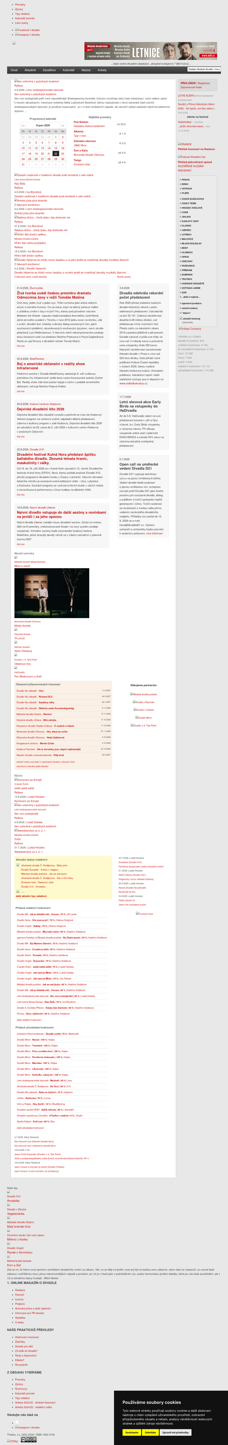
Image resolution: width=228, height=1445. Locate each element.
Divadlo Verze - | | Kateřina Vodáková (46, 949)
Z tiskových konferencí (27, 205)
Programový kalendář (43, 119)
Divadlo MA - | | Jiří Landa (47, 914)
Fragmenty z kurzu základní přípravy (136, 879)
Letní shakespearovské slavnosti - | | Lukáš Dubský (56, 996)
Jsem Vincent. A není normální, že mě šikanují (36, 1171)
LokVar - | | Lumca (34, 1098)
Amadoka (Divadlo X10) (130, 862)
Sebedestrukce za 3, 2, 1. (28, 851)
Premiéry (20, 4)
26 (36, 159)
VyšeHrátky (184, 122)
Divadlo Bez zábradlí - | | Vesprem (45, 1092)
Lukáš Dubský (34, 822)
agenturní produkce (191, 303)
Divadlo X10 (37, 449)
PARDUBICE (188, 265)
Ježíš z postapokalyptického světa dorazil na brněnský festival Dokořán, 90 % (51, 1158)
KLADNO (186, 225)
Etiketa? (19, 1360)
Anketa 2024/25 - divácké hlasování (35, 1402)
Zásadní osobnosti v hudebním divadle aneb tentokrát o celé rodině (52, 196)
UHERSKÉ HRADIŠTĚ (192, 283)
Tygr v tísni (80, 135)
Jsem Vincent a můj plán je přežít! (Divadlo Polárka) (39, 1166)
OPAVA (185, 256)
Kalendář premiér (25, 18)
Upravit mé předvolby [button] (175, 1432)
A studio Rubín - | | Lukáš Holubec (45, 966)
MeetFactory (37, 358)
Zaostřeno (49, 70)
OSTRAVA (186, 188)
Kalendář (68, 70)
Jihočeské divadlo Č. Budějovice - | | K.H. (44, 1086)
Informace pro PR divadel (29, 1313)
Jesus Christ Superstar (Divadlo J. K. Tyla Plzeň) (37, 1154)
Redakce (20, 1290)
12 (36, 148)
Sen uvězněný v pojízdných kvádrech (35, 94)
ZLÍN (183, 292)
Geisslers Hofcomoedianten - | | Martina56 (48, 1033)
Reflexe (18, 85)
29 (36, 137)
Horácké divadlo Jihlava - (36, 720)
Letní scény (21, 23)
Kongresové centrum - (35, 743)
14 (49, 148)
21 (49, 153)
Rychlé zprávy (124, 276)
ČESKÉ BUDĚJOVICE (192, 198)
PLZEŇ (185, 193)
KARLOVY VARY (190, 221)
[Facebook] (27, 30)
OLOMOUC (187, 252)
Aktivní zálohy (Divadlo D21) (132, 874)
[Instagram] (27, 34)
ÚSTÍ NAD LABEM (190, 288)
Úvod (14, 70)
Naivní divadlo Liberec (42, 507)
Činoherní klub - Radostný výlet (37, 882)
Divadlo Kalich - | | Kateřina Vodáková (42, 955)
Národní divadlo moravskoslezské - (40, 755)
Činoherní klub (82, 164)
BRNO (184, 184)
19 (36, 153)
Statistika (20, 1317)
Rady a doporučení (26, 1355)
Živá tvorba (36, 288)
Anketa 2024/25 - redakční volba (33, 1407)
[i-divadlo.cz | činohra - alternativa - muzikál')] (14, 44)
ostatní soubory (189, 308)
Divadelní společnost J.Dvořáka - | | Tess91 (50, 1115)
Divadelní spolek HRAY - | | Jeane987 (45, 1109)
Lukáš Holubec (36, 796)
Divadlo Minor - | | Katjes (36, 1039)
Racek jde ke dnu (127, 891)
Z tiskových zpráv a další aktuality (30, 276)
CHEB (184, 212)
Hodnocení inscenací (27, 1337)
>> (62, 125)
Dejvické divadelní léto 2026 (40, 409)
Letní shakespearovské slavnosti (45, 90)
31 (49, 137)
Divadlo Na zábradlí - (30, 690)
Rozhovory (21, 1388)
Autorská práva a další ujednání (33, 1308)
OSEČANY (187, 261)
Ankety (102, 70)
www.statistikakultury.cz (133, 383)
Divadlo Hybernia (36, 268)
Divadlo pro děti (24, 1346)
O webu (19, 1322)
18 (29, 153)
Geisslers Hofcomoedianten (89, 126)
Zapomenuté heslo (191, 87)
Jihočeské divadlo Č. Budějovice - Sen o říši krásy (47, 878)
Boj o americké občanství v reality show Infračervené (51, 366)
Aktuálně (30, 70)
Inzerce (19, 1299)
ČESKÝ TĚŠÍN (188, 203)
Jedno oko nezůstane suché (132, 904)
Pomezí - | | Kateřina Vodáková (43, 1013)
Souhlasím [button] (131, 1432)
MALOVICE (187, 239)
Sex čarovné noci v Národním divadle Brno (35, 1145)
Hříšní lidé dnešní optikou (28, 255)
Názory (86, 70)
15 (55, 148)
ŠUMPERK (187, 274)
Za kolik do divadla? (26, 1351)
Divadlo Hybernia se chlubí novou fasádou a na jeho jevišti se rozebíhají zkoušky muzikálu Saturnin (70, 272)
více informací (154, 533)
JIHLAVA (186, 216)
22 (55, 153)
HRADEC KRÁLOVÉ (191, 207)
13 (42, 148)
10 (23, 148)
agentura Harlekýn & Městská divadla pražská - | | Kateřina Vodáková (62, 937)
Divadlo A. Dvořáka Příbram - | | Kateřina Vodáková (55, 1007)
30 (42, 137)
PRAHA (185, 179)
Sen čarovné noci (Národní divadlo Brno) (34, 1141)
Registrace (204, 83)
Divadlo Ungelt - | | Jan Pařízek (44, 978)
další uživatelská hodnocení (30, 1127)
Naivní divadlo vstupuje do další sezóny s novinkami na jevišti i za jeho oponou (61, 514)
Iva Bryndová (34, 192)
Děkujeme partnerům (144, 685)
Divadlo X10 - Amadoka (33, 886)
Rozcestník (21, 1364)
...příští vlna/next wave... (191, 126)
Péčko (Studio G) (127, 900)
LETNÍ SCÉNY (186, 95)
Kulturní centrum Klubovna (45, 404)
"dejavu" (186, 312)
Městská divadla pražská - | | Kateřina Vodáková (51, 931)
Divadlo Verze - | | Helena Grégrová (45, 920)
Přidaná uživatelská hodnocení (34, 1027)
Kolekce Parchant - (49, 749)
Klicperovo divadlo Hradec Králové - (45, 725)
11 (29, 148)
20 (42, 153)
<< (23, 125)
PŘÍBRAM (186, 270)
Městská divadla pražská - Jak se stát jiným (44, 873)
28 (29, 137)
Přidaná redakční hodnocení (32, 908)
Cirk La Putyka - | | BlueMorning (41, 1104)
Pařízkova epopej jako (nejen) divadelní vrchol (141, 866)
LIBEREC (186, 230)
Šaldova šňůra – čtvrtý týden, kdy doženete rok (40, 230)
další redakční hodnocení (29, 1019)
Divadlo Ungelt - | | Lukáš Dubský (45, 972)
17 (23, 153)
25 (29, 159)
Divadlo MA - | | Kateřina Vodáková (47, 943)
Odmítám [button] (150, 1432)
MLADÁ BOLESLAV (191, 243)
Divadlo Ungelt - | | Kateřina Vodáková (44, 961)
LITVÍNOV (186, 234)
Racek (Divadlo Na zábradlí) (132, 887)
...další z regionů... (190, 296)
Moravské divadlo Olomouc (89, 154)
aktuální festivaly (191, 318)
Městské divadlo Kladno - (34, 714)
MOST (184, 247)
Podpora (20, 1303)
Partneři (19, 1294)
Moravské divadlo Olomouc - (42, 731)
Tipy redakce (22, 14)
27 (23, 137)
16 (62, 148)
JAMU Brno (80, 145)
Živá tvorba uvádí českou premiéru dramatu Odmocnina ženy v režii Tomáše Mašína (54, 295)
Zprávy (19, 9)
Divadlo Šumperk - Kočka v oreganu (39, 869)
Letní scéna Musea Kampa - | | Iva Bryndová (46, 1001)
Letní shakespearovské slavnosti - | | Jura (44, 1080)
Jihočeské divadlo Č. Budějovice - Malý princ (44, 865)
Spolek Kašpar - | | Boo (36, 1121)
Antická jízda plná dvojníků (29, 213)
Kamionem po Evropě (26, 801)
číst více (21, 345)
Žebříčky (20, 1341)
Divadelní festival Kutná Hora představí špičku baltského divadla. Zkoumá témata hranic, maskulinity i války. (56, 458)
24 (23, 159)
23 (62, 153)
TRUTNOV (186, 279)
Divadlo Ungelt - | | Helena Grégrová (41, 926)
